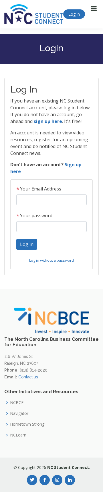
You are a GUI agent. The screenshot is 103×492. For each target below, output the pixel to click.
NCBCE (16, 403)
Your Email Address (38, 188)
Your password (34, 215)
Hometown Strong (27, 424)
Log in (74, 14)
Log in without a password (51, 260)
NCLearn (18, 435)
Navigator (19, 413)
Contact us (28, 377)
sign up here (48, 121)
